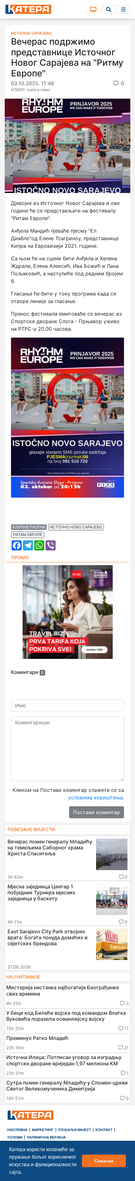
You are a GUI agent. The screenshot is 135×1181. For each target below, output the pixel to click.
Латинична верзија (46, 1137)
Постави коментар (96, 812)
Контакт (103, 1130)
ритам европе (27, 534)
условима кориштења (95, 797)
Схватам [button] (103, 1160)
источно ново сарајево (76, 527)
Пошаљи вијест (74, 1130)
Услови (14, 1137)
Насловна (17, 1130)
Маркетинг (43, 1130)
